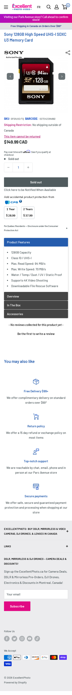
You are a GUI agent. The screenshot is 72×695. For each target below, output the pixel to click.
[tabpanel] (36, 265)
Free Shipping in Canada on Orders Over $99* (36, 26)
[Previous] (10, 76)
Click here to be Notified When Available (30, 190)
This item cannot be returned (22, 136)
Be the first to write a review (36, 334)
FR (38, 7)
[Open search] (49, 7)
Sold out (36, 182)
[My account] (57, 7)
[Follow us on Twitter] (14, 638)
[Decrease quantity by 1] (8, 167)
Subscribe (17, 606)
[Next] (61, 76)
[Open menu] (6, 7)
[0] (64, 7)
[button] (36, 333)
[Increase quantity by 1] (28, 167)
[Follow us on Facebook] (7, 638)
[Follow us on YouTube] (29, 638)
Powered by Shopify (15, 682)
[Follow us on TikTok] (37, 638)
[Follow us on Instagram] (22, 638)
